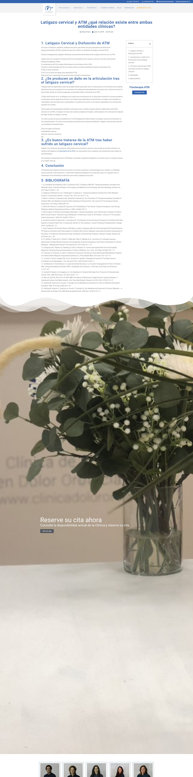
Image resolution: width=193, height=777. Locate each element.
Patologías (64, 8)
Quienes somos (107, 8)
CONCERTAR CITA (144, 8)
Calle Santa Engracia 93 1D (183, 1)
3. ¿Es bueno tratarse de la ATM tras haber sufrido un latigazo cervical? (139, 68)
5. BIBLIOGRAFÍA (134, 79)
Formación (129, 8)
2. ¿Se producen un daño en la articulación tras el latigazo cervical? (139, 60)
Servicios (78, 8)
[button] (150, 44)
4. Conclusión (133, 75)
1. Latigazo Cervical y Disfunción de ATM (135, 52)
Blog (119, 8)
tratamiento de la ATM (67, 151)
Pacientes (91, 8)
